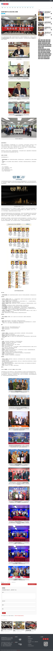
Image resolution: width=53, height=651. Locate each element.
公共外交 (44, 44)
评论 (3, 592)
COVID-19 (40, 41)
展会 (42, 47)
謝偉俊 (42, 58)
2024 (5, 582)
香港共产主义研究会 (46, 58)
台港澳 (39, 46)
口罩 (50, 44)
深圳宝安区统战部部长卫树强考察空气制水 (32, 584)
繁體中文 (6, 0)
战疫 (39, 50)
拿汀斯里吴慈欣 (43, 50)
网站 (2, 608)
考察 (49, 55)
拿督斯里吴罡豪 (13, 582)
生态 (7, 7)
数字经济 (44, 52)
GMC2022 (43, 41)
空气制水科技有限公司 (31, 645)
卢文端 (47, 44)
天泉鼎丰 (40, 47)
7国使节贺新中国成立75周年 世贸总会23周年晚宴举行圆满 (30, 630)
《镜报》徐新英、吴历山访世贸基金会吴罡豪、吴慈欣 (47, 33)
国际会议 (42, 46)
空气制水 (40, 55)
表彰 (39, 58)
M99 (46, 41)
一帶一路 (40, 43)
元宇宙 (49, 43)
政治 (12, 7)
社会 (20, 7)
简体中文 (3, 0)
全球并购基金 (8, 582)
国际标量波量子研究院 (48, 46)
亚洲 (2, 13)
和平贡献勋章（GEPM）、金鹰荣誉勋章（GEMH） (33, 642)
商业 (10, 7)
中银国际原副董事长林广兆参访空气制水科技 (47, 12)
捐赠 (39, 52)
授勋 (41, 52)
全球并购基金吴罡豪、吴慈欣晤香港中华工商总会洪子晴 (47, 28)
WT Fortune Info (7, 631)
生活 (25, 7)
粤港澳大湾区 (46, 55)
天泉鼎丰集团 (29, 644)
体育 (17, 7)
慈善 (27, 7)
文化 (22, 7)
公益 (30, 7)
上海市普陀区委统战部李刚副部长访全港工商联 (47, 22)
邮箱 (3, 604)
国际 (2, 7)
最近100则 (9, 0)
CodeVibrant (18, 650)
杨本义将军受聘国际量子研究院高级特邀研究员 (18, 630)
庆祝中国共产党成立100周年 (42, 49)
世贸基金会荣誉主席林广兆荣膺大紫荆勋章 (47, 17)
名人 (32, 7)
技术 (15, 7)
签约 (42, 55)
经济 (5, 7)
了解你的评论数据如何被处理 (18, 615)
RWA (49, 41)
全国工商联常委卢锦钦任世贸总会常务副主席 (6, 584)
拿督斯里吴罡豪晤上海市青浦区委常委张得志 (6, 630)
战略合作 (48, 49)
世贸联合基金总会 (44, 43)
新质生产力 (48, 52)
